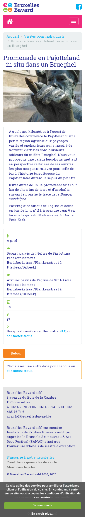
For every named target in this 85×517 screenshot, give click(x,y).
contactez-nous (19, 336)
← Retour (14, 353)
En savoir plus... (42, 513)
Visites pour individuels (44, 36)
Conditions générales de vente (32, 462)
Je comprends (42, 505)
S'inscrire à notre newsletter (30, 457)
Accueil (13, 36)
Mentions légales (21, 467)
